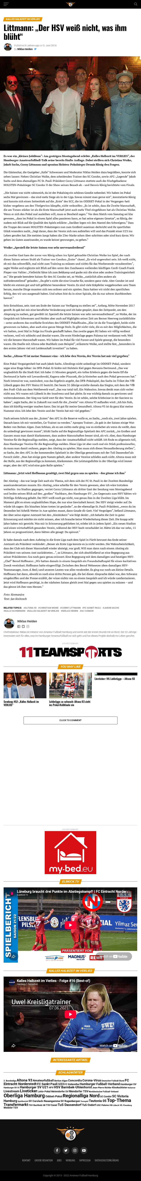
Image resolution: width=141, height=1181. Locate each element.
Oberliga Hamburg (24, 1096)
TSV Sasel (51, 1105)
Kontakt (26, 1160)
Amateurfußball (43, 1080)
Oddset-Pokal (53, 1096)
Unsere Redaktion (44, 1160)
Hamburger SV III (11, 1087)
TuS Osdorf (89, 1105)
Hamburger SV (128, 1084)
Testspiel (84, 1101)
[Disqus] (70, 767)
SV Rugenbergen (70, 1101)
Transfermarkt (16, 1104)
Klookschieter (119, 1087)
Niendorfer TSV (78, 1091)
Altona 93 (30, 608)
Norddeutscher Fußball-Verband (103, 1091)
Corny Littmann (71, 608)
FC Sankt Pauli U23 (50, 1084)
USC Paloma (102, 1105)
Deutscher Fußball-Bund (113, 1081)
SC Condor (87, 611)
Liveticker (28, 1091)
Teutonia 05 (97, 1101)
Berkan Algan (61, 1080)
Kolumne (131, 1088)
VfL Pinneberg (126, 1105)
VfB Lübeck (114, 1105)
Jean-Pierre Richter (102, 1087)
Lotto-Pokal (44, 1091)
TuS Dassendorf (70, 1105)
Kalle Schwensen (15, 611)
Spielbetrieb (23, 1101)
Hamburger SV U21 (34, 1087)
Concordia (75, 1080)
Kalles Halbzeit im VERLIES (43, 611)
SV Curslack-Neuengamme (44, 1101)
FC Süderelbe (71, 1084)
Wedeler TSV (11, 1107)
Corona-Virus (91, 1080)
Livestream (11, 1091)
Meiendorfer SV (59, 1091)
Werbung (70, 1160)
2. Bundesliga (10, 1081)
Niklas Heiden (25, 49)
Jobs (59, 1160)
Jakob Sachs (111, 608)
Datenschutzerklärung (107, 1160)
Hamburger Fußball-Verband (100, 1084)
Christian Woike (49, 608)
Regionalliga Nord (81, 1095)
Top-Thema (119, 1100)
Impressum (85, 1160)
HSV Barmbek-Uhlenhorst (73, 1087)
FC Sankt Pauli (92, 608)
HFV (51, 1087)
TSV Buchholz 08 (37, 1105)
